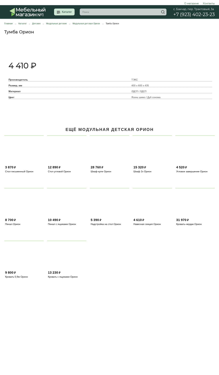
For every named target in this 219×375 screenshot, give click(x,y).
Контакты (209, 3)
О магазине (191, 3)
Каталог (67, 11)
